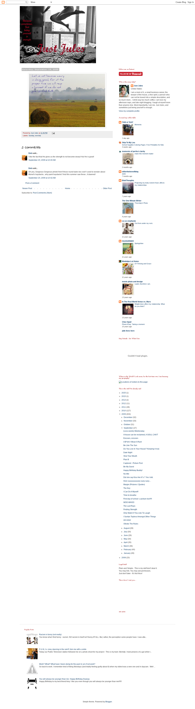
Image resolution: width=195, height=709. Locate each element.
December (128, 417)
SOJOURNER (128, 241)
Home (67, 188)
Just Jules (138, 86)
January (127, 553)
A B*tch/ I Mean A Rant (132, 442)
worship (38, 135)
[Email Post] (53, 133)
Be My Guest (128, 467)
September (128, 428)
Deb (30, 153)
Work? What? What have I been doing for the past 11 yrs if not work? (67, 664)
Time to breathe (129, 495)
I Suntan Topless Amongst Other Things (139, 517)
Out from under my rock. (144, 223)
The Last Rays (129, 506)
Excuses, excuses (130, 438)
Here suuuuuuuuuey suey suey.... (137, 481)
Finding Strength (130, 509)
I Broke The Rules (130, 524)
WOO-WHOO (128, 502)
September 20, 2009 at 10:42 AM (42, 178)
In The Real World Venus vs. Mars (136, 302)
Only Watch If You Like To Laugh (136, 513)
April (126, 542)
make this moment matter (144, 154)
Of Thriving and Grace (143, 264)
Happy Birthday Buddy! (132, 470)
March (126, 546)
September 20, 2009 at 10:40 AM (42, 160)
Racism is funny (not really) (50, 634)
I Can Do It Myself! (130, 492)
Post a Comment (32, 183)
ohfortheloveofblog (130, 172)
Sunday (31, 135)
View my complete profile (129, 111)
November (128, 421)
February (128, 549)
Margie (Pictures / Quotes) (134, 484)
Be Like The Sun (130, 445)
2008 (124, 558)
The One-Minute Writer (131, 201)
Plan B (126, 459)
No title (126, 474)
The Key (126, 488)
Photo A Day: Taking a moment (133, 324)
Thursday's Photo (141, 203)
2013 (124, 400)
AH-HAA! (127, 520)
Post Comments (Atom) (42, 193)
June (126, 535)
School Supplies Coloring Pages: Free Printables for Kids (143, 145)
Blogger (108, 702)
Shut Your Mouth (130, 456)
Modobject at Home (130, 261)
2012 (124, 403)
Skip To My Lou (128, 142)
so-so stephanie (129, 221)
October (127, 424)
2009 (124, 414)
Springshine (139, 243)
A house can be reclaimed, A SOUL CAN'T (140, 435)
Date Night (127, 452)
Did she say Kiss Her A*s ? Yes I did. (138, 477)
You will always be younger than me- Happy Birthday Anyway (64, 679)
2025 (124, 174)
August (127, 528)
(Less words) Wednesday (133, 431)
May (126, 539)
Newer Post (27, 188)
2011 (124, 407)
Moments (138, 125)
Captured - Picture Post (133, 463)
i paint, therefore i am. (143, 284)
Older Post (107, 188)
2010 (124, 411)
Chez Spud (126, 322)
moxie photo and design (132, 282)
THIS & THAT (127, 122)
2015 (124, 396)
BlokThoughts (128, 180)
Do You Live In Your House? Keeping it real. (141, 449)
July (126, 532)
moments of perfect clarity (133, 151)
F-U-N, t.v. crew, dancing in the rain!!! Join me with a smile (62, 649)
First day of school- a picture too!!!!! (137, 499)
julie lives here (128, 331)
